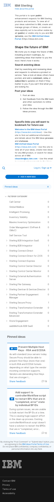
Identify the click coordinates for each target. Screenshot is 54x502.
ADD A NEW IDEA (28, 177)
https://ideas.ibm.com (26, 147)
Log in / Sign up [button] (42, 167)
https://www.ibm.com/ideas (28, 132)
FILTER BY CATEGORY (17, 196)
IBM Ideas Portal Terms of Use (35, 444)
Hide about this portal (24, 9)
